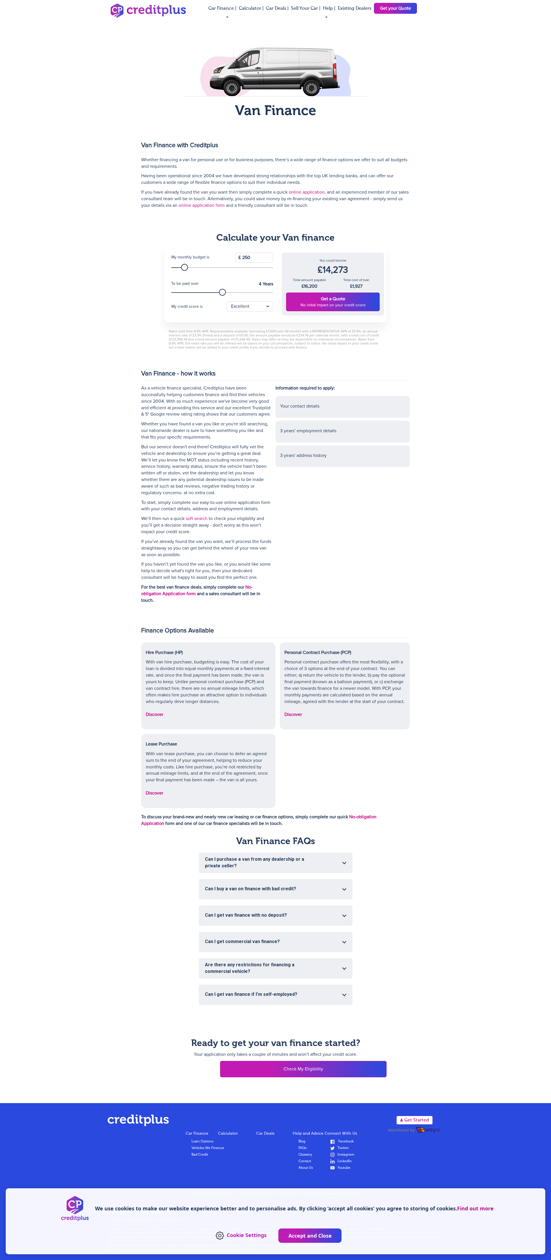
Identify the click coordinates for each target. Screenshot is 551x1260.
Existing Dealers (354, 8)
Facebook (345, 1141)
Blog (301, 1141)
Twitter (343, 1148)
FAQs (302, 1148)
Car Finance (197, 1134)
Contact (304, 1161)
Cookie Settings (247, 1235)
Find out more (475, 1208)
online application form (202, 205)
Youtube (343, 1168)
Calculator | (252, 8)
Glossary (305, 1154)
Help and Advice (308, 1134)
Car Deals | (278, 8)
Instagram (345, 1154)
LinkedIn (344, 1161)
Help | (330, 8)
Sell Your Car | (306, 8)
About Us (305, 1168)
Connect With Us (341, 1134)
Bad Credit (199, 1154)
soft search (196, 518)
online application (307, 192)
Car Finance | (223, 8)
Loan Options (202, 1141)
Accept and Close (310, 1235)
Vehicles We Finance (207, 1148)
